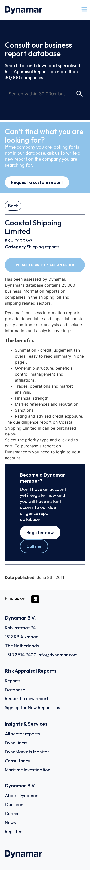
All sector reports (22, 734)
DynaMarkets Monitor (27, 752)
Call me (34, 546)
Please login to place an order (45, 265)
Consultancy (17, 761)
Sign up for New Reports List (33, 707)
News (10, 822)
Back (13, 206)
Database (15, 690)
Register (13, 831)
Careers (13, 813)
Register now (40, 532)
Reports (13, 681)
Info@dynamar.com (58, 655)
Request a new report (26, 698)
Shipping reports (43, 247)
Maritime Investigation (27, 770)
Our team (15, 804)
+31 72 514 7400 (21, 655)
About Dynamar (21, 795)
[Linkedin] (35, 599)
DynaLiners (16, 743)
